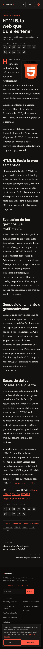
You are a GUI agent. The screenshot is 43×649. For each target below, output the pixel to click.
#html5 (6, 531)
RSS (27, 585)
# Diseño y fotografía (11, 15)
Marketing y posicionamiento (9, 623)
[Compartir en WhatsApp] (29, 47)
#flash (17, 527)
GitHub (20, 585)
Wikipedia (20, 483)
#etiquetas (8, 527)
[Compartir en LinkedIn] (14, 47)
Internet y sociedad (31, 524)
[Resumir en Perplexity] (34, 47)
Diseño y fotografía (13, 524)
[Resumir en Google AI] (24, 52)
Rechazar (12, 642)
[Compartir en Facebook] (24, 47)
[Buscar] (23, 4)
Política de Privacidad (30, 606)
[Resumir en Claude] (9, 47)
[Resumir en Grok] (9, 52)
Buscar (29, 591)
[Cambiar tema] (37, 4)
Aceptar (30, 642)
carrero (9, 4)
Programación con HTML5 (17, 499)
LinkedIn (11, 585)
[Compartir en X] (5, 47)
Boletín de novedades (31, 602)
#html (32, 527)
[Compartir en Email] (14, 52)
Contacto (26, 611)
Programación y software (8, 607)
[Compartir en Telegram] (5, 52)
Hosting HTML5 (21, 494)
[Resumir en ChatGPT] (19, 47)
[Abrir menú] (29, 4)
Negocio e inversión (10, 617)
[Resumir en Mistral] (19, 52)
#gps (25, 527)
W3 (32, 483)
